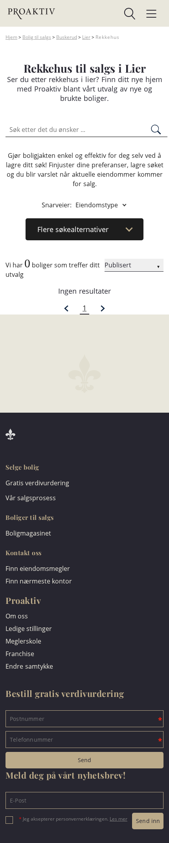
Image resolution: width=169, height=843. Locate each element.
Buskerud (66, 37)
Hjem (11, 37)
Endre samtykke (29, 666)
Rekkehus (107, 37)
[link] (95, 14)
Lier (86, 37)
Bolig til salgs (36, 37)
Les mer (118, 819)
